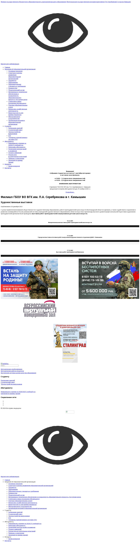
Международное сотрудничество (14, 117)
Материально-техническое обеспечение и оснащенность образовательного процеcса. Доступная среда (17, 95)
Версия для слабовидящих (10, 64)
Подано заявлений (14, 153)
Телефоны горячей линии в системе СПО (22, 520)
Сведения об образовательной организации (20, 69)
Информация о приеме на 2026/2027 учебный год (18, 392)
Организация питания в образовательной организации (16, 122)
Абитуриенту (9, 141)
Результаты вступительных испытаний (17, 155)
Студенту (8, 126)
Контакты (8, 168)
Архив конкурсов (14, 166)
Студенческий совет (15, 130)
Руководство (12, 88)
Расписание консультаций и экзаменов (21, 527)
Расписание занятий (15, 128)
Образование (13, 82)
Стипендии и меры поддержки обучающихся (17, 102)
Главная (7, 67)
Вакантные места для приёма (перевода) (15, 114)
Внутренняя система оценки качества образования (18, 373)
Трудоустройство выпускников (14, 133)
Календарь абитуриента (16, 147)
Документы (12, 80)
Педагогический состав (16, 90)
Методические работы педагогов (12, 371)
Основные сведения (15, 71)
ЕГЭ (9, 136)
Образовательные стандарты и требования (17, 85)
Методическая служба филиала (11, 369)
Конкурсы (8, 164)
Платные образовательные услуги (20, 501)
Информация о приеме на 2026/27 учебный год (17, 144)
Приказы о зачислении (16, 158)
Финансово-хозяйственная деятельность (17, 110)
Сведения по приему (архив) (10, 393)
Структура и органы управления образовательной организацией (15, 76)
